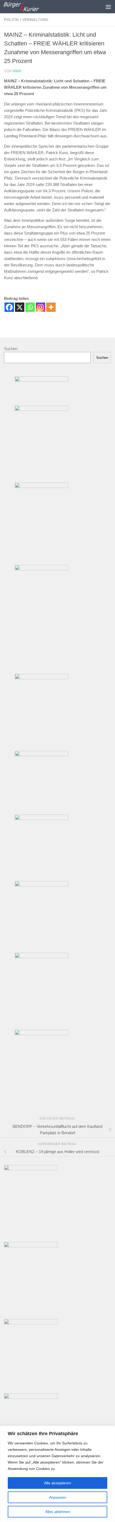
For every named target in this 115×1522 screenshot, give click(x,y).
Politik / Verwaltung (26, 20)
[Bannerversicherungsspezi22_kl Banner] (41, 486)
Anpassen (57, 1497)
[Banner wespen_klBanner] (41, 755)
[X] (19, 307)
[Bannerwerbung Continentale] (30, 1397)
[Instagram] (40, 307)
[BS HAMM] (30, 1323)
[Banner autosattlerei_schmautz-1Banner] (41, 818)
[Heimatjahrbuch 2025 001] (30, 1246)
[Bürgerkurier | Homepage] (27, 6)
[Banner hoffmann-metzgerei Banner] (41, 956)
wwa (17, 71)
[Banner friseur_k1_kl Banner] (41, 677)
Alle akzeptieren (57, 1483)
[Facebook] (9, 307)
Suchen (10, 348)
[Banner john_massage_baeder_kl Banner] (41, 380)
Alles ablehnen (57, 1512)
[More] (51, 307)
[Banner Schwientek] (41, 569)
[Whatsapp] (30, 307)
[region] (57, 1474)
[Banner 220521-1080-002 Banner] (41, 885)
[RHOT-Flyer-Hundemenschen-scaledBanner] (30, 1169)
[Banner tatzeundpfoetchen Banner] (41, 1033)
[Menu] (108, 6)
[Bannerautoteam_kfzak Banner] (41, 409)
